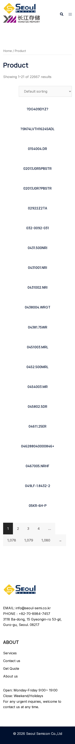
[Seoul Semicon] (20, 8)
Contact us (11, 661)
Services (10, 653)
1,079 (28, 540)
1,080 (45, 540)
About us (10, 676)
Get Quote (11, 668)
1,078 (11, 540)
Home (7, 51)
